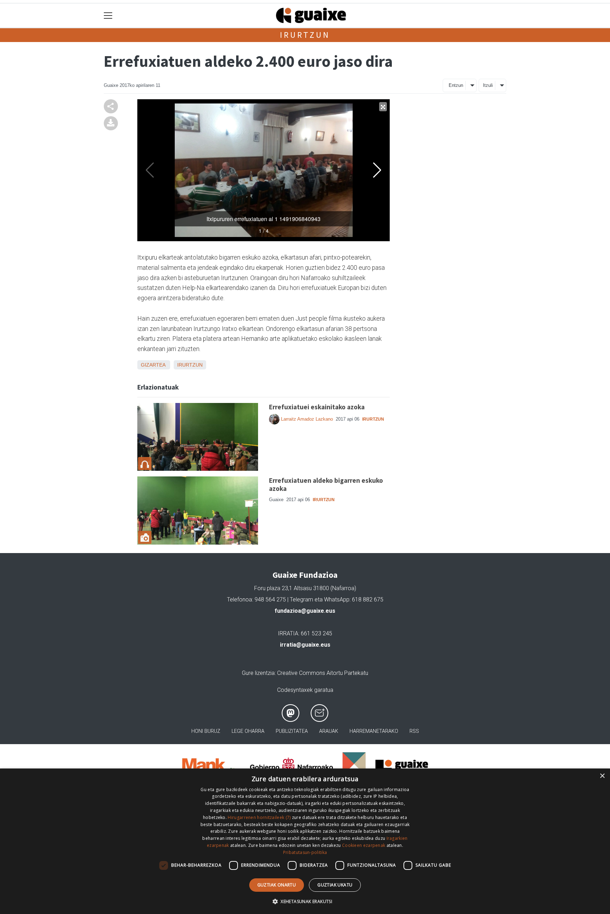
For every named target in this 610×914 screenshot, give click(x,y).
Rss (414, 731)
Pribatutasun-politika (305, 852)
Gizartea (153, 365)
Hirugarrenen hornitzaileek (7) (259, 817)
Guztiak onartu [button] (276, 885)
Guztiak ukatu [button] (334, 885)
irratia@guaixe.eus (305, 644)
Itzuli (488, 85)
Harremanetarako (373, 731)
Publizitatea (292, 731)
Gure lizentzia (258, 673)
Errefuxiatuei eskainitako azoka (317, 407)
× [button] (602, 776)
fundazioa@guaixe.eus (305, 610)
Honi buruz (205, 731)
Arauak (328, 731)
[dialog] (305, 841)
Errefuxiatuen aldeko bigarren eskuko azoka (326, 484)
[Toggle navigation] (108, 16)
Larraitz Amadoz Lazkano (307, 419)
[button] (305, 901)
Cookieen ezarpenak (363, 845)
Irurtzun (305, 34)
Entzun (456, 85)
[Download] (111, 122)
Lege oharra (248, 731)
